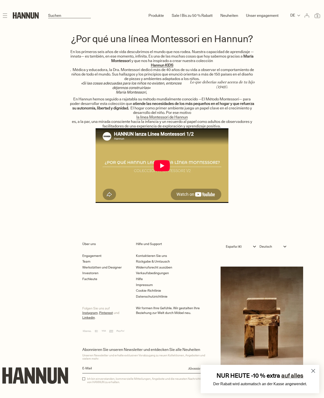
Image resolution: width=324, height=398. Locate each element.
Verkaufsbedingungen (152, 273)
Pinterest (106, 313)
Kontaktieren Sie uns (151, 256)
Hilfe (139, 279)
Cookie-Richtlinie (148, 290)
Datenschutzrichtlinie (151, 296)
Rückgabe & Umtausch (153, 261)
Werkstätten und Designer (102, 267)
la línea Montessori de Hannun (162, 117)
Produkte (156, 15)
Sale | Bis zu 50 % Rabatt (192, 15)
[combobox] (242, 246)
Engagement (92, 256)
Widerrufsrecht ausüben (154, 267)
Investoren (90, 273)
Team (86, 261)
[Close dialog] (313, 371)
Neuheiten (229, 15)
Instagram (90, 313)
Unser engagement (262, 15)
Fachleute (89, 279)
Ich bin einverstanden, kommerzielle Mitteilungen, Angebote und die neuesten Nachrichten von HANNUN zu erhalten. (145, 380)
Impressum (144, 285)
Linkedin (88, 317)
